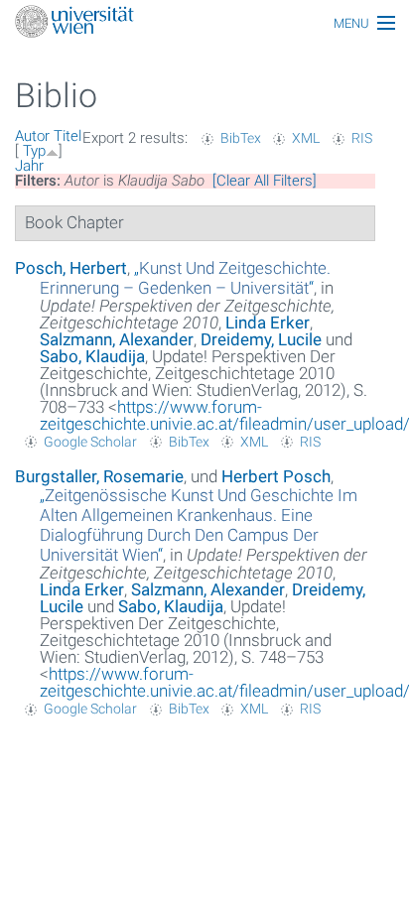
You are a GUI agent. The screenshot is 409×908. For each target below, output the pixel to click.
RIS (361, 138)
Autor (32, 136)
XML (306, 138)
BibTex (240, 138)
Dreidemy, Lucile (261, 339)
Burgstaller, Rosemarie (99, 476)
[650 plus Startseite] (204, 23)
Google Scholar (90, 442)
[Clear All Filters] (264, 181)
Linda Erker (267, 322)
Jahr (29, 166)
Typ (34, 151)
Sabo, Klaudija (92, 356)
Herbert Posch (276, 476)
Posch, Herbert (71, 268)
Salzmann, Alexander (117, 339)
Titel (67, 136)
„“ (185, 278)
